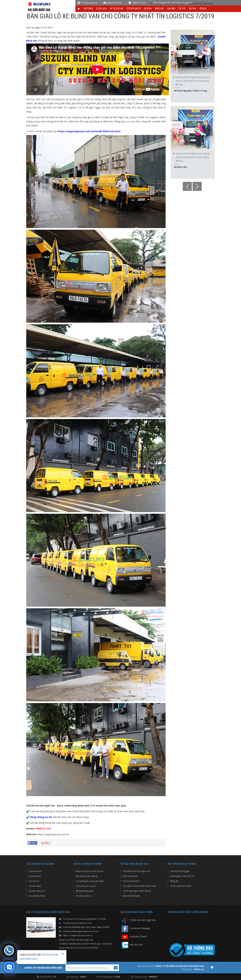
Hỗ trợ (192, 8)
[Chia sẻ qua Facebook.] (34, 842)
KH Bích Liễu (180, 166)
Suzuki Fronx (35, 871)
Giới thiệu (88, 8)
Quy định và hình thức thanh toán (139, 885)
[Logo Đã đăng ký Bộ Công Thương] (191, 949)
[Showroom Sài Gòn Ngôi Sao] (41, 927)
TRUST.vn (199, 969)
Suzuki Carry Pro (37, 890)
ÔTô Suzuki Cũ (133, 8)
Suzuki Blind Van (37, 895)
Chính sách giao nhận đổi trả (137, 890)
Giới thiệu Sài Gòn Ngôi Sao (136, 871)
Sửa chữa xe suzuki (86, 885)
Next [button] (197, 186)
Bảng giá (159, 8)
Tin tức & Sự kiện (131, 881)
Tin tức (182, 8)
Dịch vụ (148, 8)
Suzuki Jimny (35, 876)
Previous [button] (187, 186)
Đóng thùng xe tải (84, 890)
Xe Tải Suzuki (116, 8)
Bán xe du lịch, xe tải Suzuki (89, 871)
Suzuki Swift (35, 885)
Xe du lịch (101, 8)
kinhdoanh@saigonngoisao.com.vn (80, 931)
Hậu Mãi (171, 8)
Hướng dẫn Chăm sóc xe (182, 876)
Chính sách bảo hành (180, 885)
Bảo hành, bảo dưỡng (86, 876)
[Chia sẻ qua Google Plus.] (47, 842)
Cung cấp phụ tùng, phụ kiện (90, 881)
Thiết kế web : (187, 969)
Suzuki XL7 (34, 881)
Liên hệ (202, 8)
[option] (193, 66)
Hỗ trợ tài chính (130, 876)
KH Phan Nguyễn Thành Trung (190, 90)
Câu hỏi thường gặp (180, 871)
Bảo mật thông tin (131, 895)
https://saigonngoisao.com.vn (53, 834)
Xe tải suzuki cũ (83, 895)
